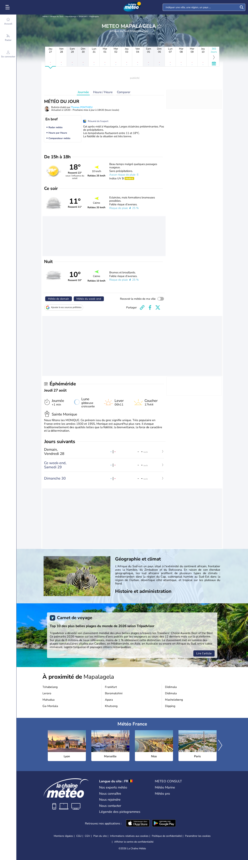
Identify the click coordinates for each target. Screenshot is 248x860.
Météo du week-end (88, 299)
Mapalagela (94, 16)
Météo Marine (165, 787)
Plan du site (100, 836)
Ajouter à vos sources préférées (66, 307)
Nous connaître (110, 793)
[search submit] (241, 7)
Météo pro (162, 793)
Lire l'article (204, 653)
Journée (83, 92)
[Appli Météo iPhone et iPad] (138, 824)
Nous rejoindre (110, 799)
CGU (79, 836)
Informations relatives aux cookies (129, 836)
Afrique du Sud (56, 16)
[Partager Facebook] (150, 307)
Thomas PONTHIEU (82, 107)
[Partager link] (142, 307)
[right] (220, 745)
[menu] (8, 7)
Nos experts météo (113, 787)
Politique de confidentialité (167, 836)
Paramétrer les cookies (198, 836)
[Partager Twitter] (157, 307)
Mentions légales (63, 836)
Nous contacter (110, 806)
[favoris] (159, 26)
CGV (87, 836)
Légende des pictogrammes (119, 812)
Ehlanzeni (83, 16)
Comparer (123, 92)
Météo (45, 16)
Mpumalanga (70, 16)
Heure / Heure (103, 92)
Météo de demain (58, 299)
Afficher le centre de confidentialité (133, 841)
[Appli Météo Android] (164, 824)
